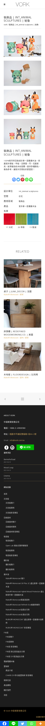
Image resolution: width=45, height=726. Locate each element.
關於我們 (7, 690)
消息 (5, 695)
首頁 (5, 494)
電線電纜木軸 (9, 661)
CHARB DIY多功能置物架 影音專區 (19, 675)
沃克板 (6, 499)
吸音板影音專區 (12, 555)
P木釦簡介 (10, 637)
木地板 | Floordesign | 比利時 (21, 374)
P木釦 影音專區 (12, 646)
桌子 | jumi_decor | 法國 (18, 291)
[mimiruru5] (22, 131)
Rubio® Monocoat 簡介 (15, 578)
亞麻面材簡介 (11, 522)
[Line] (31, 179)
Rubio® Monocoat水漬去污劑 (18, 614)
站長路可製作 (40, 717)
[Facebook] (14, 179)
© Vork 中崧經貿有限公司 (15, 710)
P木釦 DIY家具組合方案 (15, 656)
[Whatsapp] (27, 179)
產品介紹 (9, 670)
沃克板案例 (10, 508)
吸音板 (6, 536)
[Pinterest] (22, 179)
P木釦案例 (10, 641)
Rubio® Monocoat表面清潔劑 (18, 600)
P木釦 (6, 632)
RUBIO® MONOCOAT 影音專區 (18, 627)
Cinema (7, 476)
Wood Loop (8, 467)
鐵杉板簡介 (10, 564)
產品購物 (7, 685)
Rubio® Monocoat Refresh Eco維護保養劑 (23, 604)
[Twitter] (18, 179)
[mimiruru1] (22, 73)
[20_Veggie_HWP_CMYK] (21, 224)
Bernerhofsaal (9, 459)
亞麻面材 (7, 517)
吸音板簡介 (10, 540)
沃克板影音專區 (12, 512)
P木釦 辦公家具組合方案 (15, 651)
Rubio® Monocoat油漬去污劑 (18, 609)
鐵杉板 (6, 560)
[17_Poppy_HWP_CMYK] (9, 224)
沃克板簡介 (10, 503)
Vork (5, 25)
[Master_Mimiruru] (22, 46)
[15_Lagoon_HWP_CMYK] (32, 224)
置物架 (6, 666)
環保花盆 (7, 680)
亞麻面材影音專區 (13, 531)
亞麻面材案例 (11, 526)
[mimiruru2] (22, 102)
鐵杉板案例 (10, 569)
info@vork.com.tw (17, 440)
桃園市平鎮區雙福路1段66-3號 (23, 434)
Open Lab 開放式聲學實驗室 (17, 545)
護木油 (6, 574)
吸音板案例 (10, 550)
